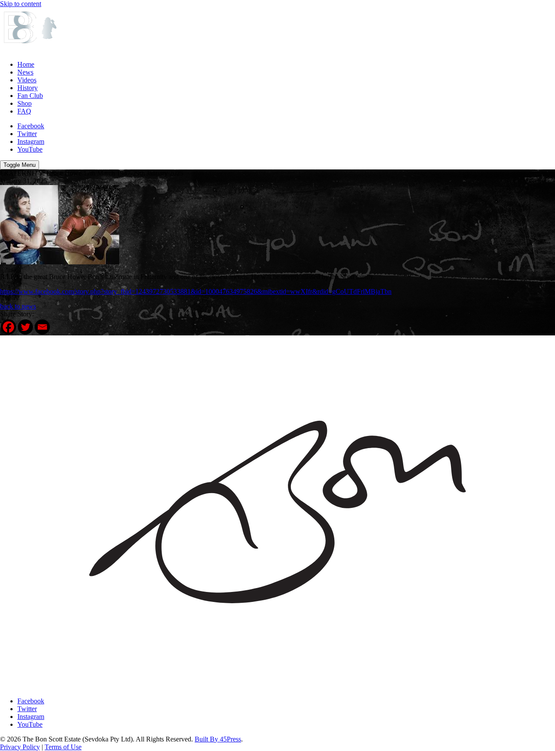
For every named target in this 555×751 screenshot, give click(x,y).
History (27, 87)
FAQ (24, 111)
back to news (18, 306)
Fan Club (30, 95)
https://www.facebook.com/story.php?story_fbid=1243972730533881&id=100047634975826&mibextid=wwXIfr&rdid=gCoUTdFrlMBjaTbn (196, 291)
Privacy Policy (20, 747)
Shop (24, 103)
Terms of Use (63, 747)
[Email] (42, 327)
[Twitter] (25, 327)
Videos (26, 80)
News (25, 72)
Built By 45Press (218, 739)
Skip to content (20, 3)
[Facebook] (8, 327)
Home (25, 64)
